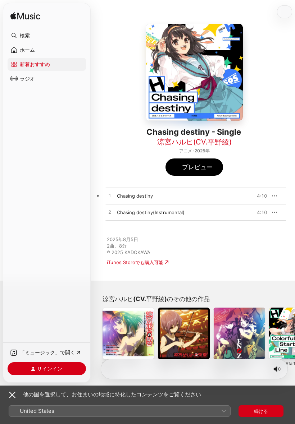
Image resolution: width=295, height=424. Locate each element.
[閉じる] (12, 395)
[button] (47, 35)
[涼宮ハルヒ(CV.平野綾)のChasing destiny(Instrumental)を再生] (110, 212)
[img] (25, 16)
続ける (261, 411)
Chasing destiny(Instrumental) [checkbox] (151, 212)
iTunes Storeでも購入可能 (135, 262)
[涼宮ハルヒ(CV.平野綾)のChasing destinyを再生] (110, 196)
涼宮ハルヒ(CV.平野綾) (194, 142)
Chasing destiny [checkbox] (135, 196)
